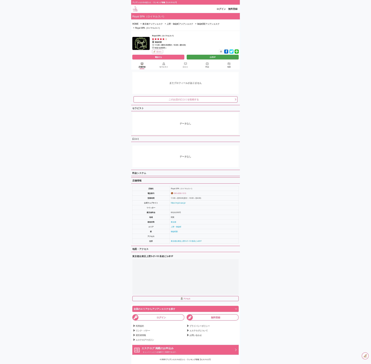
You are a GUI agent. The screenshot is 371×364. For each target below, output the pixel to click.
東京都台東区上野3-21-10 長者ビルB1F (186, 241)
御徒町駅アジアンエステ (208, 23)
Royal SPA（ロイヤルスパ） (148, 27)
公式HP (213, 57)
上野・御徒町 (176, 226)
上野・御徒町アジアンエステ (180, 23)
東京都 (173, 222)
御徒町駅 (174, 231)
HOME (135, 23)
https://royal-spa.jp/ (178, 202)
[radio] (153, 39)
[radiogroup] (158, 39)
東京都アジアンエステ (152, 23)
